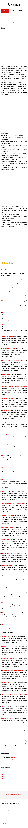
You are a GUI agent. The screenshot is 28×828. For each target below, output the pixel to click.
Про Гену (5, 491)
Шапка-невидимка (7, 336)
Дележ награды (7, 539)
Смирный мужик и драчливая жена (12, 612)
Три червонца (6, 291)
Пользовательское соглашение (14, 794)
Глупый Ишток (6, 730)
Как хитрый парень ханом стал (12, 360)
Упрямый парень (7, 301)
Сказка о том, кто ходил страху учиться (14, 324)
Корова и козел (6, 718)
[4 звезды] (9, 263)
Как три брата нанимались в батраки (12, 479)
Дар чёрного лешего (8, 348)
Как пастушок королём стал (10, 444)
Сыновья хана (6, 636)
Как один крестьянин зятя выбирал (12, 422)
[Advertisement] (14, 48)
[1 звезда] (2, 263)
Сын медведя (6, 374)
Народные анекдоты (8, 624)
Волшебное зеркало (8, 579)
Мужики (4, 456)
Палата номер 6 (6, 553)
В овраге (4, 591)
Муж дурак (5, 434)
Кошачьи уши (6, 646)
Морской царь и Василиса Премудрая (14, 386)
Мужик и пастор (6, 682)
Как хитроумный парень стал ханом (13, 503)
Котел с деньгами (7, 565)
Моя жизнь (6, 312)
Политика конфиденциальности (10, 803)
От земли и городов (8, 740)
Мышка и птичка (7, 279)
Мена (3, 706)
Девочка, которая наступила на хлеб (12, 772)
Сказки (14, 4)
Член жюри (10, 759)
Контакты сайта (5, 810)
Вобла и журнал (6, 776)
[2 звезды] (5, 263)
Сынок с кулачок (6, 774)
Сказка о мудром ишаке (8, 778)
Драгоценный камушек (8, 770)
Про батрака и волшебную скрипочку (13, 670)
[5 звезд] (12, 263)
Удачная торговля (7, 602)
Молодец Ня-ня (7, 527)
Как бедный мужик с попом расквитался (14, 694)
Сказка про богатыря (9, 467)
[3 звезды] (7, 263)
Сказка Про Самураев (7, 270)
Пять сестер (5, 410)
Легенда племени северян (9, 658)
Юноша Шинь (13, 757)
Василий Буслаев (7, 398)
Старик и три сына (7, 515)
